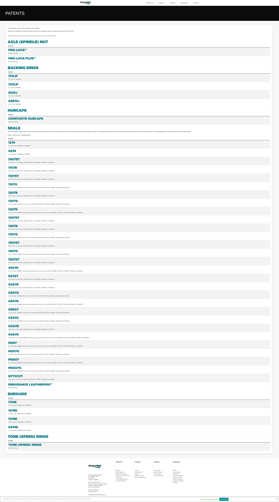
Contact (196, 2)
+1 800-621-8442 (102, 484)
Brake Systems (120, 472)
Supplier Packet (177, 477)
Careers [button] (172, 2)
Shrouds (41, 35)
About (136, 470)
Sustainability (138, 472)
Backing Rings (23, 35)
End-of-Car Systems (121, 473)
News (174, 470)
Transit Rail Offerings (122, 479)
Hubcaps (31, 35)
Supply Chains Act (178, 479)
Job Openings (159, 475)
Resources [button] (184, 2)
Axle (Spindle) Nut (13, 35)
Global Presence (139, 475)
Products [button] (149, 2)
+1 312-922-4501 (95, 482)
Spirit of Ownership (140, 477)
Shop (175, 482)
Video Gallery (177, 472)
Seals (36, 35)
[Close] (276, 499)
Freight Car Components (123, 475)
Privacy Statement (93, 491)
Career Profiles (158, 472)
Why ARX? (157, 470)
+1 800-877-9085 (97, 485)
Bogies (118, 470)
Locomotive (119, 477)
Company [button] (161, 2)
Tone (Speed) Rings (50, 35)
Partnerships (157, 473)
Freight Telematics (121, 480)
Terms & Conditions (93, 489)
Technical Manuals (178, 475)
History (137, 473)
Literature (176, 473)
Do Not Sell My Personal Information (209, 499)
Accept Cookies (224, 499)
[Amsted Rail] (95, 468)
